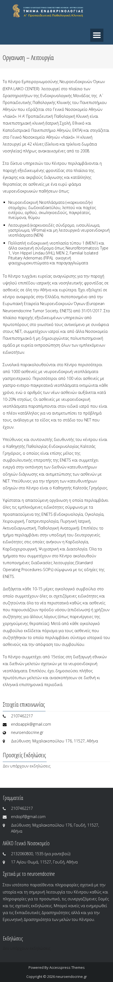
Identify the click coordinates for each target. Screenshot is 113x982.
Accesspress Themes (67, 967)
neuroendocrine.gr (71, 976)
